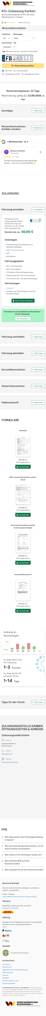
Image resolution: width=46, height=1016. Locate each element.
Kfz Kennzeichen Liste (10, 981)
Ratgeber (5, 978)
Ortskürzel (6, 34)
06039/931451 (7, 754)
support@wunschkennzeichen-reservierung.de (19, 896)
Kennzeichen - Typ (9, 43)
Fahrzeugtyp (18, 34)
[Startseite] (18, 3)
